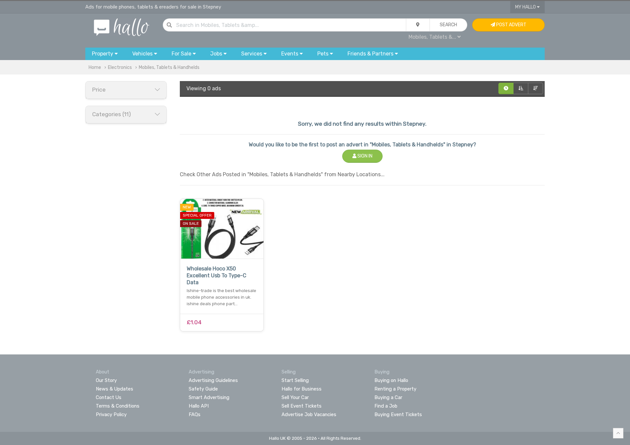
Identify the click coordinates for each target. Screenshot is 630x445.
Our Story (106, 380)
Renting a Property (395, 389)
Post (510, 25)
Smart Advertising (209, 397)
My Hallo (526, 7)
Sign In (364, 156)
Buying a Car (388, 397)
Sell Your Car (295, 397)
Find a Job (385, 406)
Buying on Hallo (391, 380)
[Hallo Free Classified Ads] (121, 27)
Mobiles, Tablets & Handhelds (169, 67)
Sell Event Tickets (302, 406)
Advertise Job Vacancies (309, 414)
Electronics (120, 67)
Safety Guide (203, 389)
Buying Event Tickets (398, 414)
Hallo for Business (302, 389)
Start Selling (295, 380)
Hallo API (199, 406)
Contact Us (108, 397)
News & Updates (114, 389)
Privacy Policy (111, 414)
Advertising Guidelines (213, 380)
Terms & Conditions (117, 406)
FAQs (194, 414)
